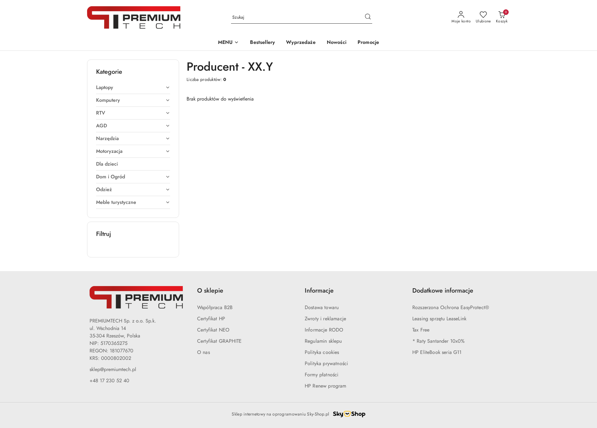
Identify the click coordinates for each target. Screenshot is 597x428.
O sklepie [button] (210, 290)
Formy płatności (321, 374)
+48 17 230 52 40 (109, 380)
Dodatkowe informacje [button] (442, 290)
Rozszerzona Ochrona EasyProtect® (450, 307)
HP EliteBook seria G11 (437, 352)
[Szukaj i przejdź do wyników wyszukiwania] (367, 17)
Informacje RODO (324, 329)
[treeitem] (133, 87)
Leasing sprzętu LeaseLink (439, 318)
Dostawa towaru (322, 307)
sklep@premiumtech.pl (113, 369)
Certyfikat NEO (213, 329)
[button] (228, 43)
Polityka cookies (322, 352)
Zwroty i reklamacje (325, 318)
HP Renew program (325, 385)
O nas (203, 352)
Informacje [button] (319, 290)
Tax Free (420, 329)
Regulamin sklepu (323, 341)
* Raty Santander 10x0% (438, 341)
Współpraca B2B (215, 307)
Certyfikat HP (211, 318)
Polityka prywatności (326, 363)
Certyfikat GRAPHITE (219, 341)
